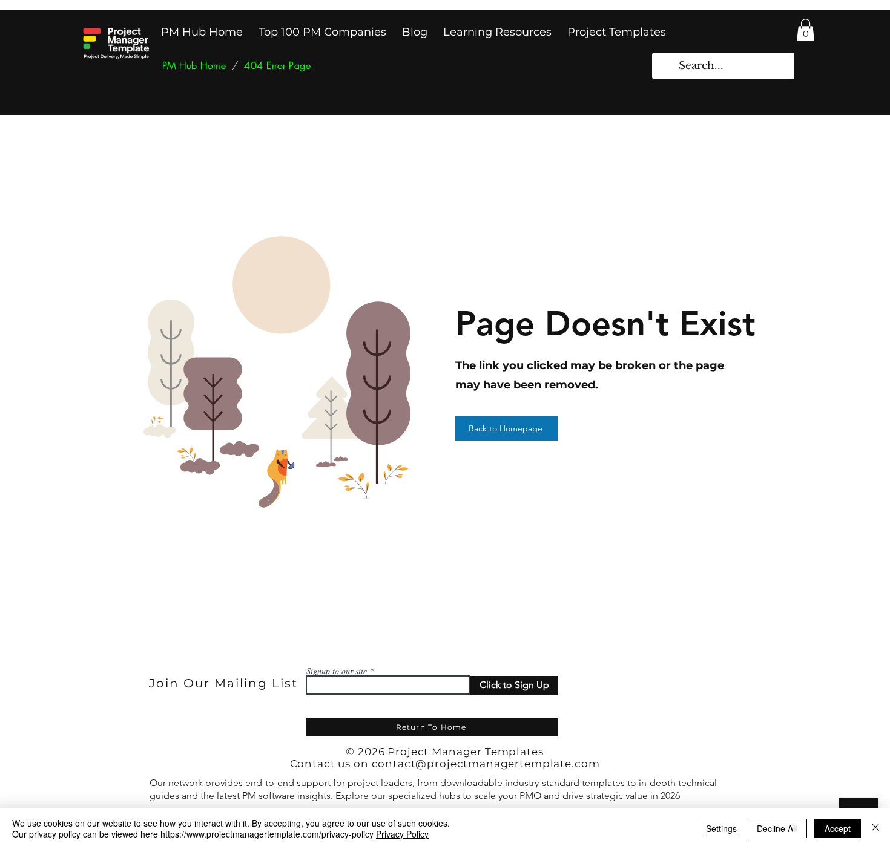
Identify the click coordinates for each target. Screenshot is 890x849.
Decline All (777, 828)
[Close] (875, 828)
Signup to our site (336, 671)
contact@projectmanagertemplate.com (486, 764)
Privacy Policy (402, 834)
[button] (805, 30)
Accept (838, 828)
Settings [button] (721, 828)
